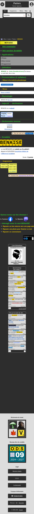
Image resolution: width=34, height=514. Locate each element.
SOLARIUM (19, 332)
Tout (22, 306)
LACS (18, 277)
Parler (16, 71)
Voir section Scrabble (12, 50)
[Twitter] (27, 239)
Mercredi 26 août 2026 (14, 327)
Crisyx (10, 320)
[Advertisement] (17, 27)
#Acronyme (17, 292)
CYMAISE (9, 125)
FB (16, 503)
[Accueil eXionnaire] (1, 39)
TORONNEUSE (21, 287)
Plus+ (24, 274)
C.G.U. (17, 478)
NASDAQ (11, 295)
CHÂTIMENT (18, 283)
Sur (4, 219)
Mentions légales (17, 471)
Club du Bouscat (12, 325)
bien (9, 99)
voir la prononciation (7, 84)
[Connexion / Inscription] (32, 4)
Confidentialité (17, 485)
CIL (13, 299)
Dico (5, 39)
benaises (9, 116)
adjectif (12, 108)
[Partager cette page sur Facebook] (24, 239)
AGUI (12, 273)
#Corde (16, 271)
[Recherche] (29, 15)
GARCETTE (20, 282)
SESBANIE (13, 171)
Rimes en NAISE (5, 92)
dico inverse (29, 133)
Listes (9, 39)
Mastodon (21, 503)
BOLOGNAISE (8, 129)
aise (11, 99)
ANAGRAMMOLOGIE (17, 303)
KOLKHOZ (14, 315)
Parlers (14, 39)
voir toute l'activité (22, 308)
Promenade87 (17, 342)
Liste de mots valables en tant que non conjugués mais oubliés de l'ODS (16, 337)
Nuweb (21, 510)
